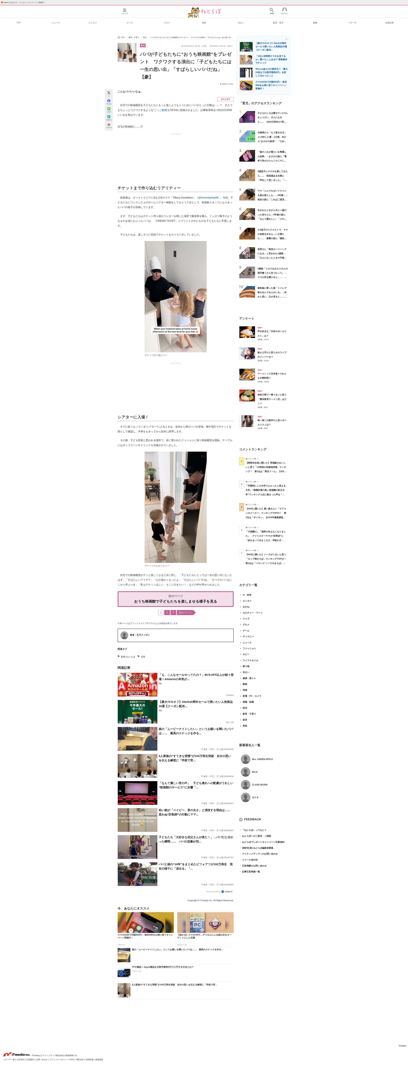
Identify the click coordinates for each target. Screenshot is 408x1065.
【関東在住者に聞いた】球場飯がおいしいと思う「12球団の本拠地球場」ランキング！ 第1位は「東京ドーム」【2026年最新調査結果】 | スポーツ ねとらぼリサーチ (266, 471)
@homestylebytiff (208, 197)
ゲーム (246, 630)
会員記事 (389, 22)
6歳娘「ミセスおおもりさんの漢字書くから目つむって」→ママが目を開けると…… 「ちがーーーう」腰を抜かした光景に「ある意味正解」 (273, 277)
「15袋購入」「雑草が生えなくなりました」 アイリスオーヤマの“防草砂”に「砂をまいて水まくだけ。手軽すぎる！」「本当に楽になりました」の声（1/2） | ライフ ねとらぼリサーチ (266, 540)
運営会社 (80, 1059)
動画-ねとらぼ (128, 656)
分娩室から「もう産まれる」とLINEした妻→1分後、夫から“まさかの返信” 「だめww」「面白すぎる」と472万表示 (272, 141)
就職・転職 (248, 702)
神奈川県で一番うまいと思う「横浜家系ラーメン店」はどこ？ (272, 399)
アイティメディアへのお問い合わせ (258, 853)
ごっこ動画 (160, 110)
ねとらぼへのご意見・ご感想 (255, 836)
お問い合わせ (42, 1059)
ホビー (246, 654)
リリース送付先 (248, 860)
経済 (245, 719)
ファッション (249, 648)
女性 (143, 656)
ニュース (55, 22)
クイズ (130, 22)
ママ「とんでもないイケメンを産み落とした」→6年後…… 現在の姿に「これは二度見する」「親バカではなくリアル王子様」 (273, 199)
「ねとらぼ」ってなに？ (253, 830)
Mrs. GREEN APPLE (262, 759)
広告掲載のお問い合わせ (253, 865)
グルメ (167, 22)
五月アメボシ (228, 84)
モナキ (255, 797)
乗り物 (246, 666)
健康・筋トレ (249, 678)
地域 (204, 22)
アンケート (246, 318)
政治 (245, 707)
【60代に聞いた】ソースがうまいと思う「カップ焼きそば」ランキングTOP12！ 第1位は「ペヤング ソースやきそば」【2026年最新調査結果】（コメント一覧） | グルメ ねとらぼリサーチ (267, 563)
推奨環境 (99, 1059)
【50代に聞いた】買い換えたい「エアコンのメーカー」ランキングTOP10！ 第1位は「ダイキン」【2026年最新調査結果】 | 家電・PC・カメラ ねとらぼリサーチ (266, 517)
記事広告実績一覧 (249, 871)
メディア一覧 (9, 1059)
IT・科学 (247, 595)
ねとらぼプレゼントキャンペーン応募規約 (261, 842)
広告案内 (30, 1059)
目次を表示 (225, 99)
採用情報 (90, 1059)
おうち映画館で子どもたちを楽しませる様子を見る (175, 601)
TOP (18, 22)
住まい (241, 22)
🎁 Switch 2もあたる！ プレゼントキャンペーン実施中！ (23, 2)
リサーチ (352, 22)
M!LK (255, 772)
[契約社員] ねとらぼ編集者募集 (256, 848)
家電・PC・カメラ (252, 696)
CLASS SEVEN (259, 784)
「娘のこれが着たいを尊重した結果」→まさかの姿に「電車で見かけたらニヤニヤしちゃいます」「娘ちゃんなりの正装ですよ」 (272, 160)
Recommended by (213, 892)
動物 (315, 22)
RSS (72, 1059)
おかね (246, 606)
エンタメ (93, 22)
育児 (143, 45)
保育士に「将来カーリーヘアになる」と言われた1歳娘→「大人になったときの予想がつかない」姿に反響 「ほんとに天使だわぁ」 (272, 258)
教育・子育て (249, 714)
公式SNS (21, 1059)
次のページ (185, 612)
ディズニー (248, 636)
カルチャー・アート (253, 612)
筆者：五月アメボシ (140, 635)
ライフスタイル (250, 660)
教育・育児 (278, 22)
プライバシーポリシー (59, 1059)
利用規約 (402, 1046)
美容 (245, 725)
